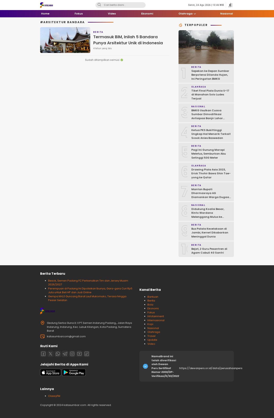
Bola (150, 305)
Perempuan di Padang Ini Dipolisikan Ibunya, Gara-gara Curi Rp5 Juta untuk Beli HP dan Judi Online (90, 290)
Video (151, 344)
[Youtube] (79, 354)
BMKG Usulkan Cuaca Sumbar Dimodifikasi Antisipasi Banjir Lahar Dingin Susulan (207, 116)
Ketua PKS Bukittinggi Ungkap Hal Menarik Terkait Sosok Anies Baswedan (211, 134)
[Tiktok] (86, 354)
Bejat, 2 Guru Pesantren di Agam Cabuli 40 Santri (209, 251)
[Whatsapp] (58, 354)
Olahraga (153, 332)
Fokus (151, 312)
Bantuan (152, 297)
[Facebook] (43, 354)
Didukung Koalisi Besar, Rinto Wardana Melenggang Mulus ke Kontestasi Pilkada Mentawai (207, 217)
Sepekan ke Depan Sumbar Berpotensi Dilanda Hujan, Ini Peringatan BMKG (210, 75)
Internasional (155, 320)
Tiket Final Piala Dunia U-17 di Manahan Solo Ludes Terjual (210, 94)
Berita (151, 300)
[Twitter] (50, 354)
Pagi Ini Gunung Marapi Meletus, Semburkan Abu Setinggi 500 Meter (208, 154)
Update (152, 340)
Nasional (153, 328)
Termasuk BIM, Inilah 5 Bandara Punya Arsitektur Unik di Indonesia (128, 40)
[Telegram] (65, 354)
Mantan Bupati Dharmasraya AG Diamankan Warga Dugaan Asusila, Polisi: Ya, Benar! (211, 195)
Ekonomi (153, 308)
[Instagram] (72, 354)
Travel (151, 336)
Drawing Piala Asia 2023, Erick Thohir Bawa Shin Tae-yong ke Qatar (211, 173)
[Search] (99, 5)
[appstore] (50, 375)
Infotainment (155, 316)
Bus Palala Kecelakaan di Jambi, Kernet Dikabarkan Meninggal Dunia (209, 232)
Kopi (150, 324)
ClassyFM (54, 396)
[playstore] (74, 375)
